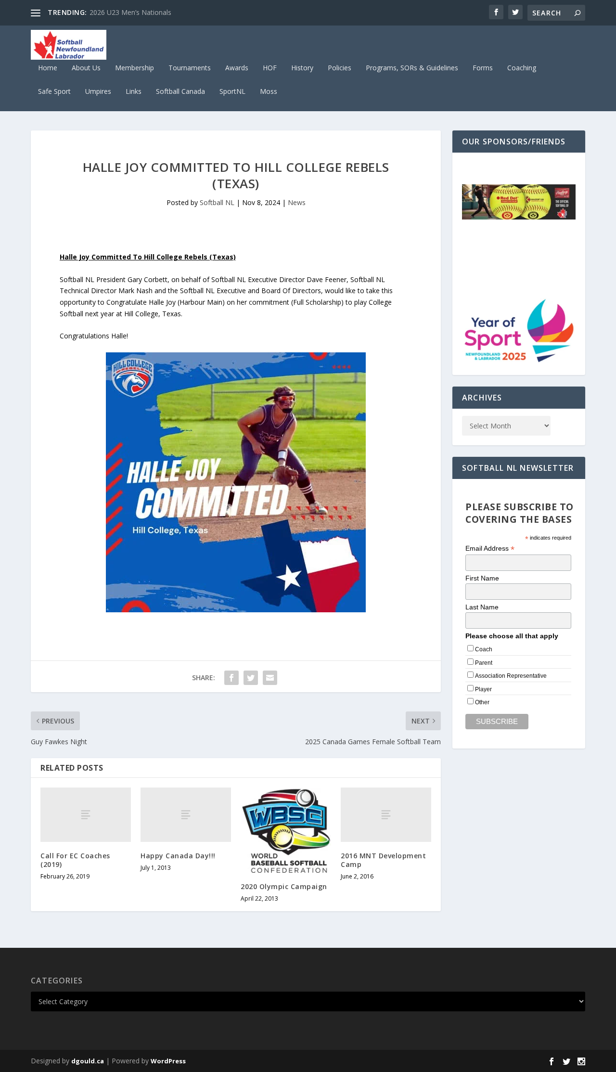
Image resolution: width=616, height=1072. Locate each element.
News (297, 202)
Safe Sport (54, 92)
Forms (483, 68)
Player (483, 689)
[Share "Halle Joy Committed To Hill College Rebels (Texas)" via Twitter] (250, 677)
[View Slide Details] (519, 202)
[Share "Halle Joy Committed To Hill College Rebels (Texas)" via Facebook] (231, 677)
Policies (339, 68)
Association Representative (511, 675)
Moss (268, 92)
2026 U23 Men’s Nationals (130, 12)
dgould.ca (87, 1061)
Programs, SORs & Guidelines (412, 68)
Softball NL (217, 202)
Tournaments (189, 68)
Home (47, 68)
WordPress (168, 1061)
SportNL (232, 92)
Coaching (521, 68)
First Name (482, 578)
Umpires (98, 92)
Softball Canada (180, 92)
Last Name (482, 607)
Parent (483, 662)
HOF (270, 68)
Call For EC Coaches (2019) (75, 860)
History (302, 68)
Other (482, 702)
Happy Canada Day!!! (178, 855)
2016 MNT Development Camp (383, 860)
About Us (86, 68)
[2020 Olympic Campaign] (286, 830)
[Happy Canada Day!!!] (186, 815)
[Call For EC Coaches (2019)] (85, 815)
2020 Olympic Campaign (284, 886)
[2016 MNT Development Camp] (386, 815)
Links (133, 92)
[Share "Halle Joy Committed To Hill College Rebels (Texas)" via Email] (270, 677)
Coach (483, 649)
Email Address (489, 548)
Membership (134, 68)
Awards (236, 68)
